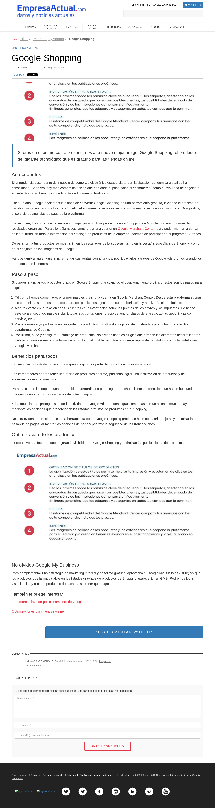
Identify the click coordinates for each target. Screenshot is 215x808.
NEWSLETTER (193, 5)
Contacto (35, 775)
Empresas (72, 27)
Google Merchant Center (136, 228)
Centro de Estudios (93, 27)
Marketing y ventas (51, 27)
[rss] (180, 4)
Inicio (16, 27)
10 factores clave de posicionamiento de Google (47, 602)
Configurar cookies (90, 775)
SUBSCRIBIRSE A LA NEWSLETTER (124, 632)
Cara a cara (134, 27)
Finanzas (30, 27)
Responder (105, 661)
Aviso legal (72, 775)
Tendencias (114, 27)
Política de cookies (112, 775)
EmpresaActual (56, 67)
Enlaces (128, 775)
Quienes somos (20, 775)
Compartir (19, 74)
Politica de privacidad (53, 775)
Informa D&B (176, 27)
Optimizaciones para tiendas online (38, 611)
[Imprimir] (198, 74)
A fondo (155, 27)
